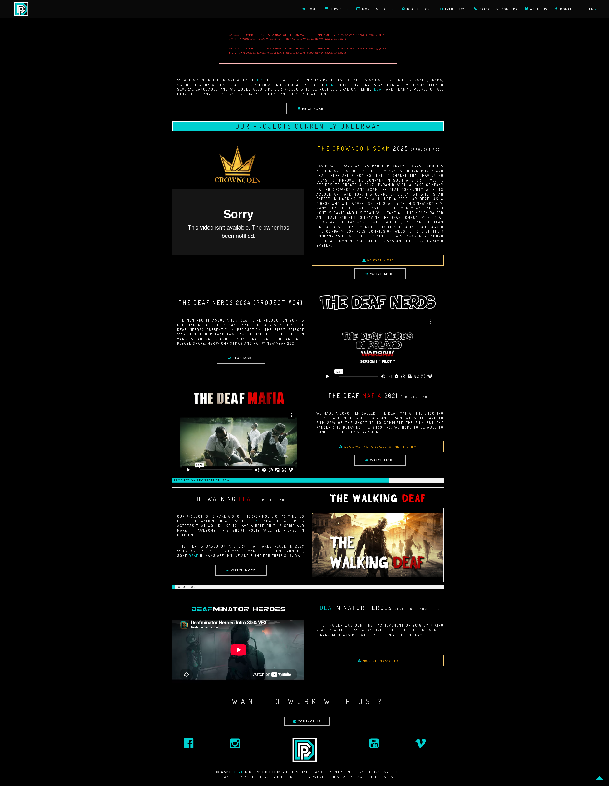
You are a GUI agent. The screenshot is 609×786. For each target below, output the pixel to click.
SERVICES (338, 9)
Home (311, 9)
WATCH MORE (382, 273)
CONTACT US (308, 721)
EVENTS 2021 (455, 9)
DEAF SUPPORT (419, 9)
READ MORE (312, 108)
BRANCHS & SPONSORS (497, 9)
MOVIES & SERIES (376, 9)
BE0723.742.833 (383, 772)
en (592, 9)
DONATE (566, 9)
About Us (538, 9)
